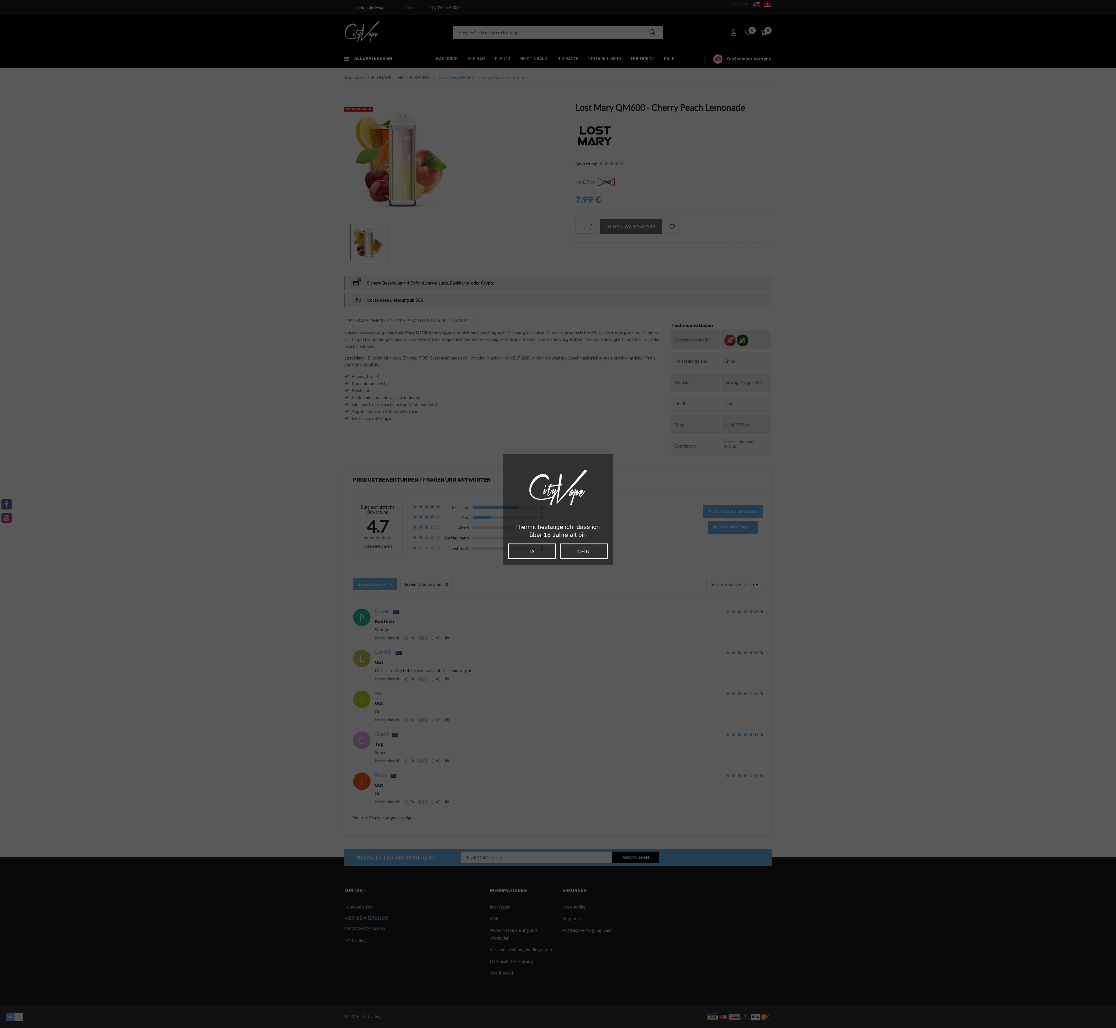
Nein (583, 551)
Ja (532, 551)
